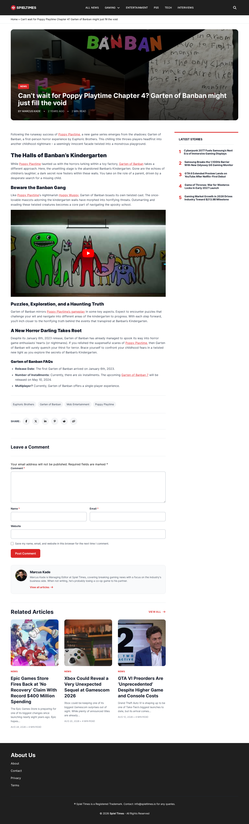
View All (155, 611)
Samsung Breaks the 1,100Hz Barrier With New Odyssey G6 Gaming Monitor (208, 163)
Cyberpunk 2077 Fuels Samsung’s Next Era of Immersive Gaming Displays (208, 152)
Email (94, 508)
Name (15, 508)
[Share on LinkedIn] (45, 421)
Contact (16, 770)
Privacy (16, 778)
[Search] (234, 8)
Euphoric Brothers (23, 404)
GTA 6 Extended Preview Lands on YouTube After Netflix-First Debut (206, 175)
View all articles (39, 587)
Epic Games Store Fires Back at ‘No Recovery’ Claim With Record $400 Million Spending (34, 690)
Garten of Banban (131, 164)
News (14, 671)
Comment (18, 468)
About (15, 763)
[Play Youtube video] (88, 253)
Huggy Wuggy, (69, 195)
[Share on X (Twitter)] (35, 421)
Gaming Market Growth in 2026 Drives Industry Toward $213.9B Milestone (208, 198)
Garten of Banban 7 (134, 375)
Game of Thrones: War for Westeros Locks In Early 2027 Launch (207, 186)
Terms (15, 785)
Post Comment (25, 553)
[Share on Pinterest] (54, 421)
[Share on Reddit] (64, 421)
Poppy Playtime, (69, 134)
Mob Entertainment (78, 404)
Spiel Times (117, 813)
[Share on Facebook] (26, 421)
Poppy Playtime (30, 164)
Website (16, 526)
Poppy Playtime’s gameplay (66, 311)
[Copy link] (73, 421)
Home (14, 19)
